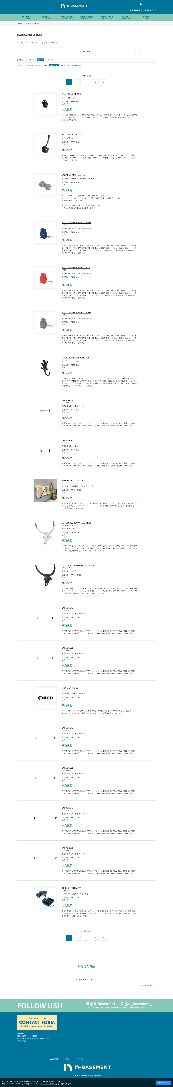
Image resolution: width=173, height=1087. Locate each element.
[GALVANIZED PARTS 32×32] (45, 185)
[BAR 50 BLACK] (45, 618)
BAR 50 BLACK (68, 607)
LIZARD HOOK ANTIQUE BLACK (75, 357)
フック (41, 43)
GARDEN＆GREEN (86, 17)
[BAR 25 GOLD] (45, 410)
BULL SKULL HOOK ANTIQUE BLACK (78, 565)
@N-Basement (102, 1003)
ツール (54, 43)
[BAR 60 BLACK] (45, 738)
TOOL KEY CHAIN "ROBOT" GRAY (76, 312)
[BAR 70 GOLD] (45, 858)
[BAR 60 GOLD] (45, 778)
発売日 (45, 65)
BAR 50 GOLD (67, 647)
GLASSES (146, 17)
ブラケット (21, 43)
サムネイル (49, 60)
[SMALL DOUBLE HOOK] (45, 144)
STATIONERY (126, 17)
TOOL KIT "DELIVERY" (71, 887)
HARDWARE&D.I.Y (66, 17)
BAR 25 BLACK (68, 440)
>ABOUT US (21, 1041)
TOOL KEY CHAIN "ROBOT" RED (76, 267)
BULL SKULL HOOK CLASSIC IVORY (77, 522)
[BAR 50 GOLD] (45, 658)
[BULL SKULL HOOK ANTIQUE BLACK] (45, 575)
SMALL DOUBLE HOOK (72, 134)
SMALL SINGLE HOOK (71, 94)
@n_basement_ (138, 1003)
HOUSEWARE (46, 17)
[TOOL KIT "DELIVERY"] (45, 898)
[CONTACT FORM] (37, 1022)
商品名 (38, 65)
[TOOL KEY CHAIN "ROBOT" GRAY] (45, 323)
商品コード (29, 65)
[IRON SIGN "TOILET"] (45, 698)
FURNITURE (26, 17)
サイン (47, 43)
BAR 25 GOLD (67, 400)
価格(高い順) (65, 65)
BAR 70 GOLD (67, 847)
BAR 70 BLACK (68, 807)
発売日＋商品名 (76, 65)
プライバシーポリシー (74, 1059)
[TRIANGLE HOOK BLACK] (45, 490)
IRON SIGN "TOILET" (71, 687)
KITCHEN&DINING (106, 17)
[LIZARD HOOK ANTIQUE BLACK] (45, 367)
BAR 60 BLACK (68, 727)
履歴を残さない (150, 985)
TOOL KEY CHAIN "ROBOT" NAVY (76, 222)
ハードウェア (32, 43)
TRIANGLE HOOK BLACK (72, 480)
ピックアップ (30, 60)
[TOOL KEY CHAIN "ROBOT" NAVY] (45, 233)
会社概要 (54, 1059)
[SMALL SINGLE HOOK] (45, 104)
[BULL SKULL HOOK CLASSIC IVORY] (45, 533)
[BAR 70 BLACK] (45, 818)
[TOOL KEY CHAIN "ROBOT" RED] (45, 278)
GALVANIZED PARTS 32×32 (73, 174)
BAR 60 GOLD (67, 767)
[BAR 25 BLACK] (45, 450)
